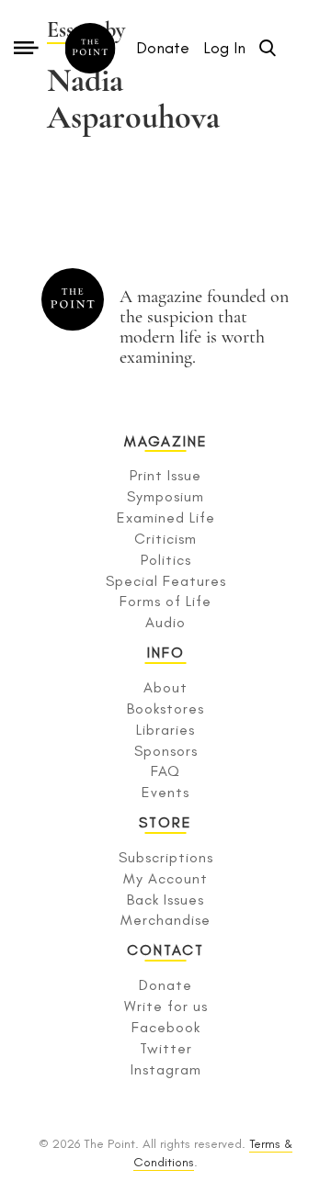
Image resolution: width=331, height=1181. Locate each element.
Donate (165, 985)
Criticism (165, 538)
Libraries (165, 729)
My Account (165, 878)
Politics (166, 559)
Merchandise (165, 919)
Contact (165, 950)
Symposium (165, 496)
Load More (165, 174)
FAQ (165, 771)
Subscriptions (166, 857)
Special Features (166, 581)
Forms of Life (165, 601)
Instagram (166, 1069)
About (165, 687)
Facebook (165, 1027)
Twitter (166, 1048)
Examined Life (166, 517)
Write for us (166, 1006)
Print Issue (165, 475)
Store (165, 822)
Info (166, 652)
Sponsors (166, 750)
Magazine (166, 441)
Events (165, 792)
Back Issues (165, 899)
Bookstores (165, 708)
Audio (165, 622)
